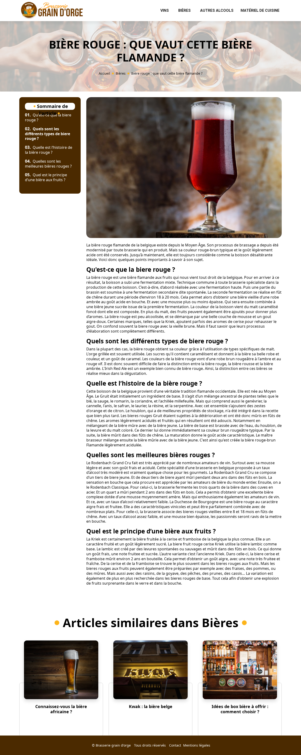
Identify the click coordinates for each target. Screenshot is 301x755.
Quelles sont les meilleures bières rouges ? (48, 164)
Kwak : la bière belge (150, 706)
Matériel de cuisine (260, 10)
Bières (184, 10)
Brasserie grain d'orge (113, 745)
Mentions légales (196, 745)
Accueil (104, 73)
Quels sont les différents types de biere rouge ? (47, 133)
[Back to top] (288, 742)
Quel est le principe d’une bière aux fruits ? (46, 177)
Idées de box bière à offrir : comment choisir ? (240, 709)
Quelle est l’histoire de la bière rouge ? (48, 150)
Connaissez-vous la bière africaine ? (61, 709)
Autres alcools (217, 10)
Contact (175, 745)
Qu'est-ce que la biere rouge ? (48, 117)
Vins (164, 10)
